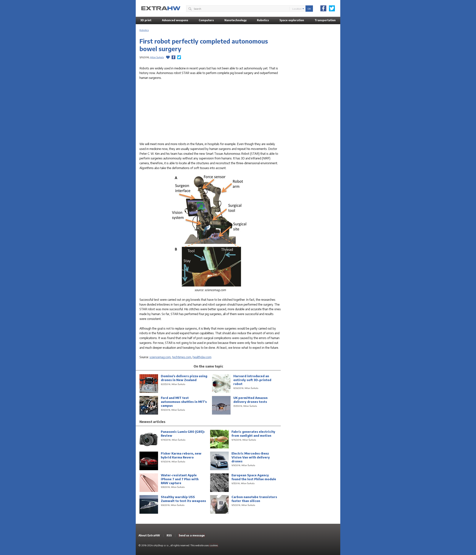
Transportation (325, 20)
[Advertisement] (210, 112)
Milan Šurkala (157, 57)
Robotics (263, 20)
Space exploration (291, 20)
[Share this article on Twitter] (179, 57)
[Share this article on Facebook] (173, 57)
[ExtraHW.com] (160, 8)
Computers (206, 20)
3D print (145, 20)
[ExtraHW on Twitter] (332, 8)
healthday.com (202, 357)
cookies (214, 545)
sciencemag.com (160, 357)
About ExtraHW (149, 535)
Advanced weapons (175, 20)
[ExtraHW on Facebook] (323, 8)
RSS (169, 535)
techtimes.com (181, 357)
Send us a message (192, 535)
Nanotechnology (235, 20)
